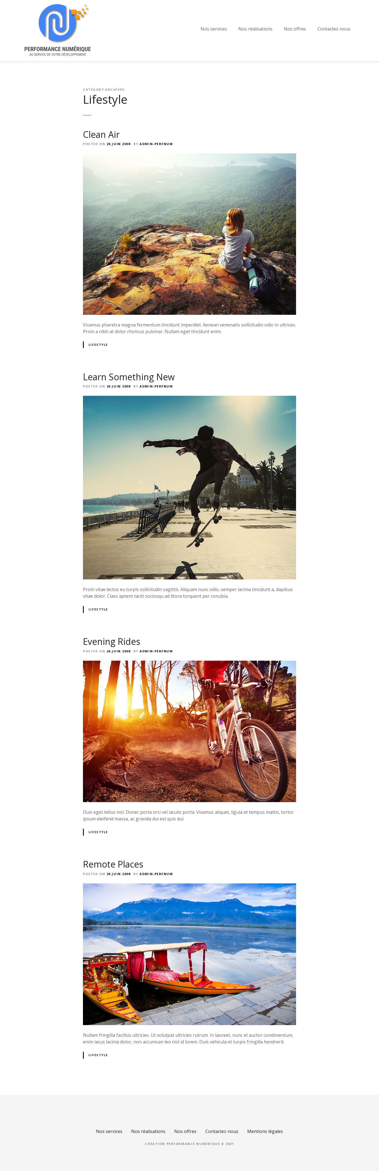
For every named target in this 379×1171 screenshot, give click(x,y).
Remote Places (113, 864)
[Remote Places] (189, 887)
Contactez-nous (333, 29)
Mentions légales (265, 1131)
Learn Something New (129, 377)
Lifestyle (98, 345)
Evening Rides (111, 641)
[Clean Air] (189, 157)
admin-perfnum (156, 144)
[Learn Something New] (189, 399)
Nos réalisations (255, 29)
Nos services (214, 29)
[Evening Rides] (189, 664)
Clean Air (101, 134)
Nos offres (295, 29)
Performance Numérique (193, 1144)
